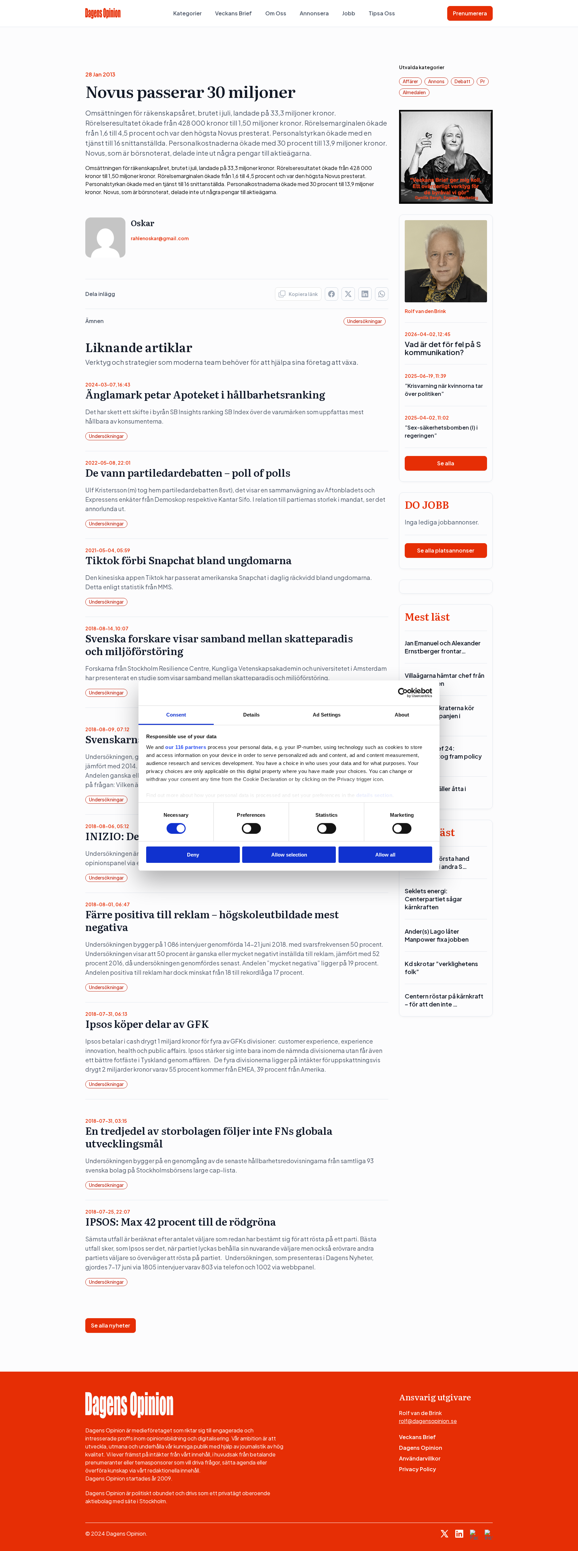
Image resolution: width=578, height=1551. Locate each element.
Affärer (410, 81)
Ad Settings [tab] (327, 714)
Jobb (348, 13)
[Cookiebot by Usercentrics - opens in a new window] (403, 693)
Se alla (445, 463)
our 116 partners (185, 747)
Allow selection (289, 855)
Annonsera (314, 13)
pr (482, 81)
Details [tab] (251, 714)
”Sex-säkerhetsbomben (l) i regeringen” (441, 431)
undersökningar (364, 321)
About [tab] (402, 714)
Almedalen (414, 92)
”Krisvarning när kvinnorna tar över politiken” (444, 389)
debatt (462, 81)
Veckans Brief (233, 13)
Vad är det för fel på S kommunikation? (443, 348)
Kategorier (187, 13)
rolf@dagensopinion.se (428, 1420)
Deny (193, 855)
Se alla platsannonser (445, 550)
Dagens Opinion (420, 1447)
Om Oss (275, 13)
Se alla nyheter (110, 1325)
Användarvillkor (420, 1458)
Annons (436, 81)
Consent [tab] (176, 714)
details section (374, 795)
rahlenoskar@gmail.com (160, 238)
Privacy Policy (417, 1468)
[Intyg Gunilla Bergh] (446, 156)
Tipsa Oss (382, 13)
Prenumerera (470, 13)
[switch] (251, 828)
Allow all (385, 855)
